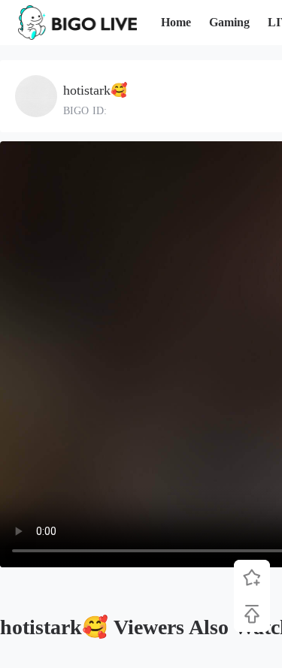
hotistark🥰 (95, 90)
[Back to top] (252, 614)
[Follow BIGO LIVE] (252, 578)
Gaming (229, 22)
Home (176, 22)
